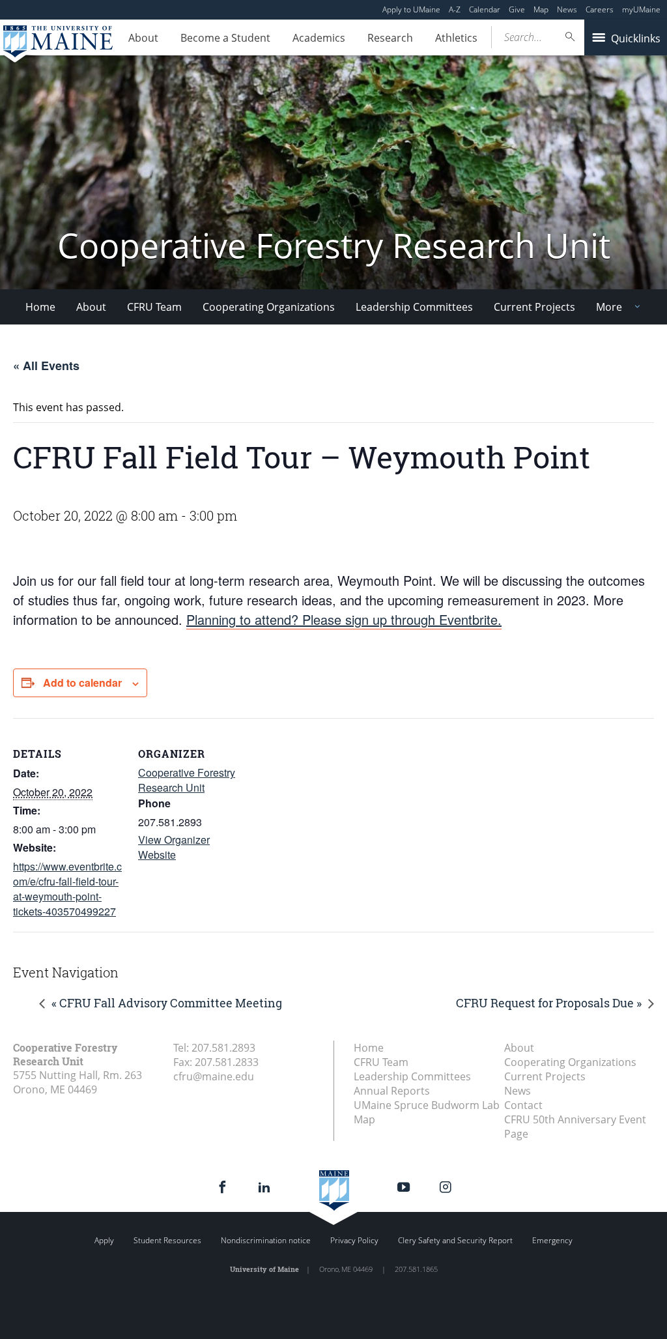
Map (540, 9)
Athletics (456, 38)
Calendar (484, 9)
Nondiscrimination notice (266, 1240)
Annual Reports (392, 1091)
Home (40, 307)
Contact (523, 1105)
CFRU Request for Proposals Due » (549, 1003)
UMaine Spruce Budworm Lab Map (427, 1112)
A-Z (455, 9)
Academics (318, 38)
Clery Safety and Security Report (455, 1240)
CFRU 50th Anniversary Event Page (575, 1126)
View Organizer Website (174, 847)
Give (517, 9)
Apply (104, 1240)
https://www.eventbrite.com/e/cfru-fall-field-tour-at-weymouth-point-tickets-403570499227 (67, 889)
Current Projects (534, 307)
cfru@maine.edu (213, 1076)
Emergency (552, 1240)
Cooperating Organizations (269, 307)
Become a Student (225, 38)
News (567, 9)
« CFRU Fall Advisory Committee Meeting (166, 1003)
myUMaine (641, 9)
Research (390, 38)
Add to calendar (82, 682)
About (143, 38)
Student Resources (167, 1240)
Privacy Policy (354, 1240)
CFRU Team (154, 307)
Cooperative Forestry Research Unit (186, 780)
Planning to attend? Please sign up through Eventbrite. (344, 619)
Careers (600, 9)
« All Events (46, 365)
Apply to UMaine (411, 9)
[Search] (570, 37)
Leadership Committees (414, 307)
